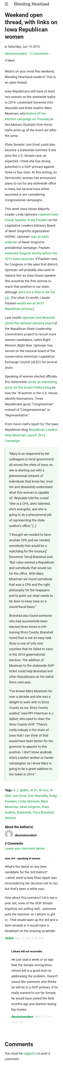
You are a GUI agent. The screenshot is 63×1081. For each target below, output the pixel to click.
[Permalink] (6, 47)
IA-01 (33, 790)
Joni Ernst (19, 796)
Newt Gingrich (30, 807)
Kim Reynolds (38, 796)
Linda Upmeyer (28, 801)
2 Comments (39, 54)
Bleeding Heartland (31, 3)
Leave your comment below (25, 848)
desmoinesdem (16, 54)
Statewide (24, 812)
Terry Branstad (43, 812)
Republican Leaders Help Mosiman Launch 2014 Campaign (31, 435)
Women (10, 818)
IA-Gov (43, 790)
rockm (9, 938)
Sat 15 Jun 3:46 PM (29, 938)
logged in (30, 1053)
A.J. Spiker (21, 790)
